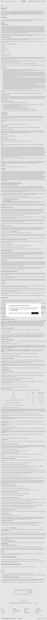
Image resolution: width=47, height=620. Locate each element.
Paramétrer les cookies (12, 313)
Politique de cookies (14, 310)
